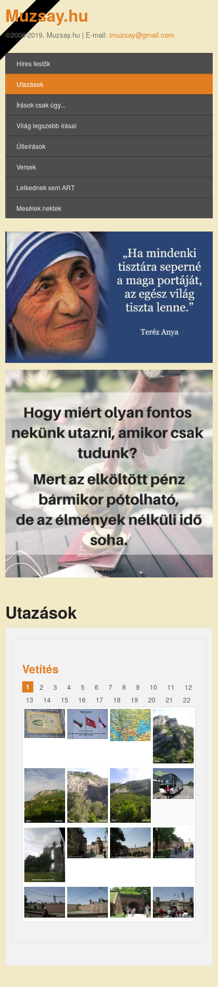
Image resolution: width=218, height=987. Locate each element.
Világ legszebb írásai (46, 125)
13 (29, 699)
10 (153, 686)
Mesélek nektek (38, 207)
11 (171, 686)
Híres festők (33, 63)
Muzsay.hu (46, 15)
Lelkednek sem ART (45, 187)
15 (64, 699)
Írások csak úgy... (40, 104)
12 (188, 686)
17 (99, 699)
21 (169, 699)
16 (82, 699)
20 (152, 699)
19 (134, 699)
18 (117, 699)
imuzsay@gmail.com (142, 35)
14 (47, 699)
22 (186, 699)
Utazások (29, 83)
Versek (26, 166)
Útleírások (31, 145)
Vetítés (40, 669)
